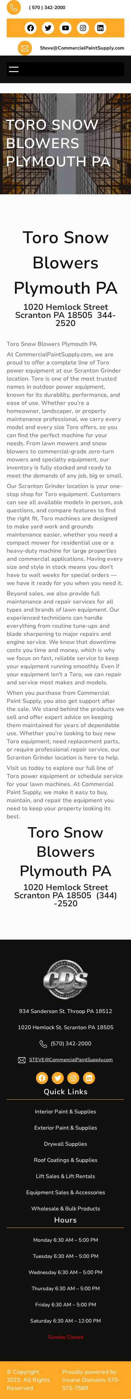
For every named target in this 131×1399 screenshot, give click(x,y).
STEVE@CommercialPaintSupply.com (71, 1059)
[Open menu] (14, 69)
